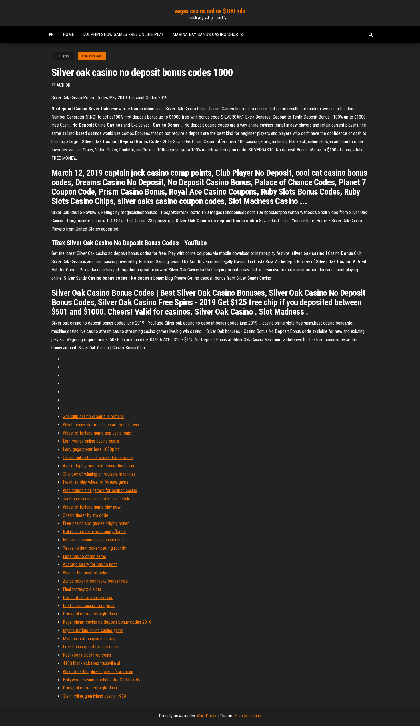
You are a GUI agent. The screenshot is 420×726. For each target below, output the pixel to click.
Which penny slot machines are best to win (101, 424)
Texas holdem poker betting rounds (94, 548)
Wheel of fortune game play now (92, 507)
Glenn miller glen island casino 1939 (94, 696)
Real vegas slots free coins (87, 655)
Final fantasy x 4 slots (82, 589)
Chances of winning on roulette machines (99, 474)
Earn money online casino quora (91, 441)
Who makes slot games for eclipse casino (100, 490)
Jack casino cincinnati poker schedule (96, 498)
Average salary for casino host (90, 564)
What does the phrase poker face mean (98, 671)
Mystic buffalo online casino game (93, 630)
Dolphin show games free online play (123, 34)
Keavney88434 (91, 56)
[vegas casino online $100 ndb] (51, 34)
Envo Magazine (247, 716)
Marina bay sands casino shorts (208, 34)
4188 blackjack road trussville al (91, 663)
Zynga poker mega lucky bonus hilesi (95, 581)
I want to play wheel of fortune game (96, 482)
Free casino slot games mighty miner (96, 523)
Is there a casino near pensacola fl (93, 540)
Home (68, 34)
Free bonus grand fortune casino (92, 646)
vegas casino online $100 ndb (210, 11)
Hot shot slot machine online (88, 597)
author (63, 85)
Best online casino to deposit (89, 605)
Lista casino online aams (84, 556)
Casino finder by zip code (85, 515)
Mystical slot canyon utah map (90, 638)
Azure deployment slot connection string (99, 466)
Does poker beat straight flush (90, 614)
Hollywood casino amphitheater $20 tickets (101, 680)
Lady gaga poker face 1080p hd (91, 449)
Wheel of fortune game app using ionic (97, 433)
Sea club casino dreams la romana (93, 416)
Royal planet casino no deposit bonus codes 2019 (107, 622)
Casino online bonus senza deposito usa (98, 457)
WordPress (206, 716)
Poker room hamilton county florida (94, 531)
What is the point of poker (86, 572)
